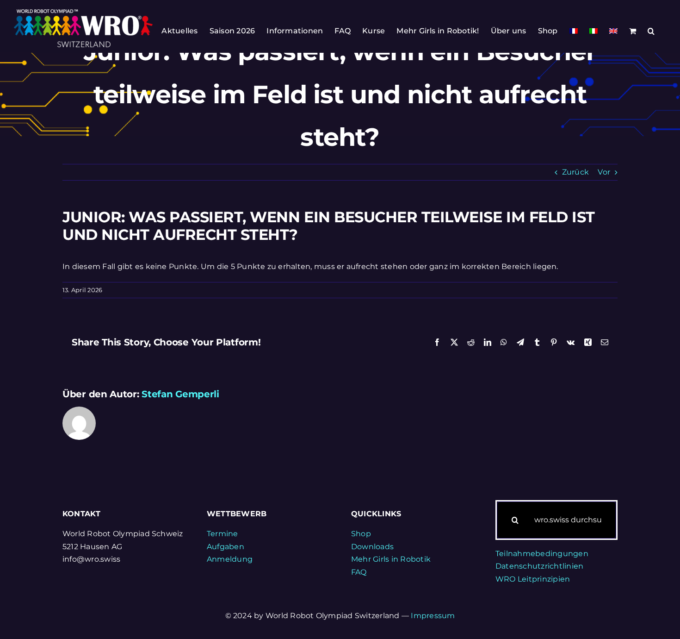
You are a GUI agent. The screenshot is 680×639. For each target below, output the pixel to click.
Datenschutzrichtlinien (539, 566)
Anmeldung (230, 559)
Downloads (372, 546)
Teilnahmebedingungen (541, 553)
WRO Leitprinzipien (532, 579)
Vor (604, 172)
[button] (651, 31)
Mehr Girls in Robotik (391, 559)
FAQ (359, 572)
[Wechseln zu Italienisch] (593, 31)
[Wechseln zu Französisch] (573, 31)
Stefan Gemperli (180, 394)
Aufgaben (225, 546)
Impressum (433, 615)
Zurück (575, 172)
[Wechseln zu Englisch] (613, 31)
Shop (361, 533)
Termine (222, 533)
